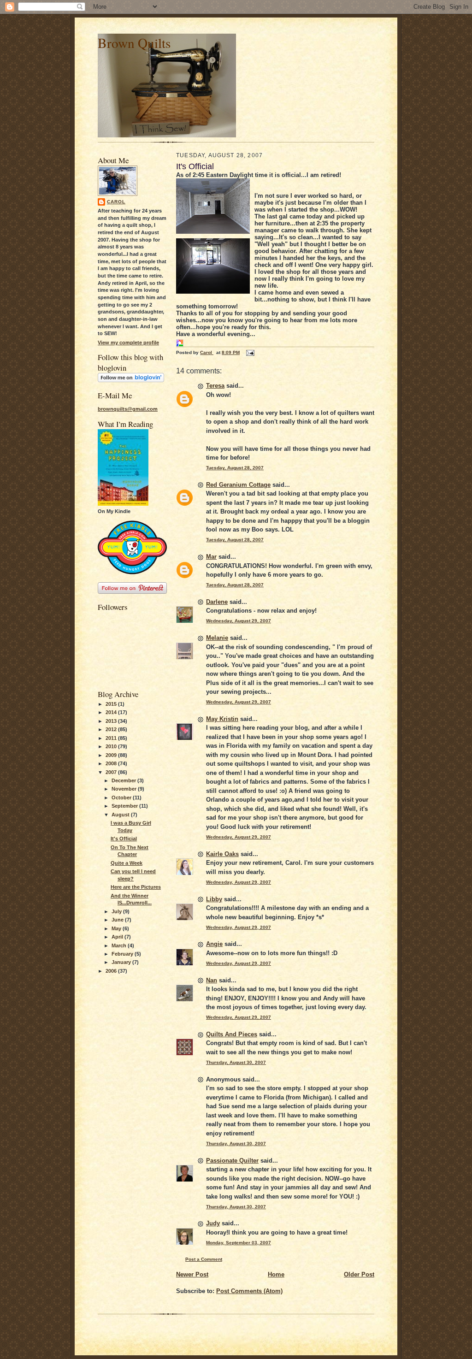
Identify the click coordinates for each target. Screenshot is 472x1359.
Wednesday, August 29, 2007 (238, 620)
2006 (112, 971)
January (122, 962)
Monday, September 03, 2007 (238, 1242)
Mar (211, 556)
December (124, 780)
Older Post (359, 1274)
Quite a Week (126, 863)
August (121, 814)
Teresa (215, 385)
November (125, 789)
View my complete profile (128, 342)
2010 (112, 746)
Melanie (217, 637)
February (123, 954)
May (117, 928)
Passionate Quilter (232, 1160)
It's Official (124, 838)
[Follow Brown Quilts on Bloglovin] (131, 380)
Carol (116, 201)
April (118, 936)
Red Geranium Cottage (238, 484)
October (122, 797)
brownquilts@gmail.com (128, 409)
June (118, 919)
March (120, 945)
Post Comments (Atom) (249, 1291)
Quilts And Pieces (231, 1034)
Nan (211, 980)
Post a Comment (203, 1259)
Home (276, 1274)
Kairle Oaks (222, 854)
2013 (112, 721)
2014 (112, 712)
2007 (112, 772)
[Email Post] (250, 352)
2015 (112, 704)
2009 (112, 755)
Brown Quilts (134, 43)
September (125, 806)
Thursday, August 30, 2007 (236, 1062)
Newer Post (192, 1274)
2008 (112, 763)
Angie (214, 943)
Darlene (217, 601)
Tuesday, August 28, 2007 (235, 467)
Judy (213, 1223)
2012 (112, 729)
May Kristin (222, 718)
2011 (112, 738)
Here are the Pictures (136, 887)
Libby (214, 899)
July (117, 911)
